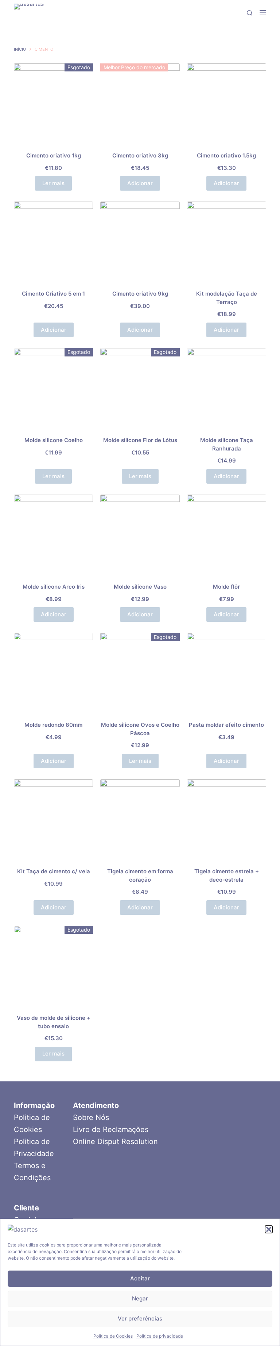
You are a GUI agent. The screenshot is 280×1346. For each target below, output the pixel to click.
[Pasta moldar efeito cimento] (226, 672)
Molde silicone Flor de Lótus (140, 440)
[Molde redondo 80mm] (53, 672)
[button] (268, 1229)
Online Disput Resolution (115, 1141)
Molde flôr (226, 586)
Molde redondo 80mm (53, 724)
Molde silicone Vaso (140, 586)
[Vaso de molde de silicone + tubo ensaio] (53, 965)
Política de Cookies (113, 1336)
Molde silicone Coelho (53, 440)
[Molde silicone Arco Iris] (53, 534)
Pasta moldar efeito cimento (226, 724)
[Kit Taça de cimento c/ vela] (53, 818)
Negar (140, 1298)
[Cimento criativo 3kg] (139, 103)
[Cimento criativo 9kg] (139, 241)
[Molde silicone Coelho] (53, 387)
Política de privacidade (159, 1336)
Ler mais (53, 183)
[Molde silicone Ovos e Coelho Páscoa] (139, 672)
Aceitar (140, 1278)
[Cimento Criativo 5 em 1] (53, 241)
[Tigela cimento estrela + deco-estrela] (226, 818)
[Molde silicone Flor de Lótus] (139, 387)
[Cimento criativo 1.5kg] (226, 103)
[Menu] (263, 12)
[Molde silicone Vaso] (139, 534)
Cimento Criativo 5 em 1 (53, 293)
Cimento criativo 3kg (140, 155)
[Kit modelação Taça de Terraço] (226, 241)
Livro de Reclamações (110, 1129)
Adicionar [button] (140, 183)
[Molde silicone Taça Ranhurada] (226, 387)
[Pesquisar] (249, 13)
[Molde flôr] (226, 534)
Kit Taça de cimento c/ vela (53, 871)
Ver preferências (140, 1318)
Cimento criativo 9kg (140, 293)
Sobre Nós (91, 1117)
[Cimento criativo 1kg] (53, 103)
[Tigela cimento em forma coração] (139, 818)
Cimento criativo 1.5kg (226, 155)
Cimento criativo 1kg (53, 155)
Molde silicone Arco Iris (54, 586)
